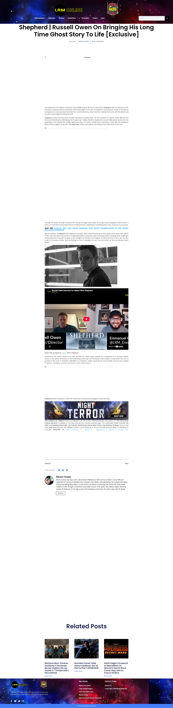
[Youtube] (15, 701)
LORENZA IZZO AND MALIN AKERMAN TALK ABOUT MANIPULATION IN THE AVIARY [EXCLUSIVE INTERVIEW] (86, 229)
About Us (108, 686)
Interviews (51, 18)
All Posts (60, 493)
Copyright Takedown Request (116, 689)
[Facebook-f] (11, 701)
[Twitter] (19, 701)
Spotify (87, 430)
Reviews (61, 18)
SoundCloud (100, 430)
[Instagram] (23, 701)
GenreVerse (72, 18)
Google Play (123, 430)
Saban (64, 353)
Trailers (95, 18)
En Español (85, 18)
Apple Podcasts (72, 430)
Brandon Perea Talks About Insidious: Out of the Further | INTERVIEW (86, 665)
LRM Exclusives (40, 18)
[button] (59, 470)
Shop (103, 18)
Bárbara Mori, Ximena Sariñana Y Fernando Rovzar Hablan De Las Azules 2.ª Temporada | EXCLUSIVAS (57, 668)
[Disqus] (86, 541)
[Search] (167, 18)
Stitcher (111, 430)
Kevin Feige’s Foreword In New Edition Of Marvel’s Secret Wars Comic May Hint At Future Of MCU (116, 668)
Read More (49, 676)
